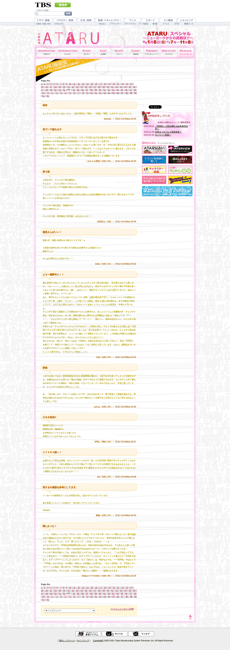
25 (42, 87)
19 (109, 84)
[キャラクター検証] (154, 170)
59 (95, 90)
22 (122, 84)
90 (135, 93)
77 (78, 93)
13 (83, 84)
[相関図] (136, 52)
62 (109, 90)
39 (103, 87)
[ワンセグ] (141, 633)
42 (116, 87)
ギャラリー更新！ (163, 135)
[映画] (154, 23)
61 (104, 90)
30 (64, 87)
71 (52, 93)
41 (112, 87)
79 (87, 93)
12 (78, 84)
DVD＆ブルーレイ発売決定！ (168, 132)
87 (122, 93)
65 (122, 90)
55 (78, 90)
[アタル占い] (154, 149)
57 (87, 90)
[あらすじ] (87, 52)
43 (121, 87)
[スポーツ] (150, 20)
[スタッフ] (119, 52)
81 (96, 93)
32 (73, 87)
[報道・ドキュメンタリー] (109, 20)
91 (43, 96)
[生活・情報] (86, 20)
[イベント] (165, 23)
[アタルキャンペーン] (152, 52)
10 (70, 84)
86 (118, 93)
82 (100, 93)
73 (61, 93)
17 (100, 84)
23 (127, 84)
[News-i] (102, 23)
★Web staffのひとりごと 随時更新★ (173, 122)
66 (126, 90)
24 (131, 84)
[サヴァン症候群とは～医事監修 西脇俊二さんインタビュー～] (154, 159)
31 (68, 87)
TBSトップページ (67, 640)
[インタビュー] (180, 149)
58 (91, 90)
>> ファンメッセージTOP (122, 609)
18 (105, 84)
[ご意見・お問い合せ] (43, 23)
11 (74, 84)
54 (74, 90)
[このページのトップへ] (190, 617)
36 (90, 87)
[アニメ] (132, 20)
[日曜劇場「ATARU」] (65, 35)
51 (59, 90)
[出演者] (103, 52)
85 (113, 93)
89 (131, 93)
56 (82, 90)
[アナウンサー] (115, 23)
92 (47, 96)
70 (47, 93)
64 (117, 90)
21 (118, 84)
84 (109, 93)
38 (99, 87)
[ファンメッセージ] (185, 52)
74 (65, 93)
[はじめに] (67, 52)
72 (56, 93)
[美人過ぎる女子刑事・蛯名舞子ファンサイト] (154, 180)
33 (77, 87)
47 (42, 90)
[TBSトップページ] (43, 4)
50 (55, 90)
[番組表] (63, 5)
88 (126, 93)
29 (59, 87)
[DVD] (176, 23)
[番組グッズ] (188, 23)
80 (91, 93)
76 (74, 93)
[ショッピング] (186, 20)
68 (135, 90)
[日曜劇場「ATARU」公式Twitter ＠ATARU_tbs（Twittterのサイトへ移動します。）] (167, 191)
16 (96, 84)
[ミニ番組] (168, 20)
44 (125, 87)
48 (46, 90)
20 (113, 84)
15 (92, 84)
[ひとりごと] (168, 52)
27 (51, 87)
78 (82, 93)
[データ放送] (143, 23)
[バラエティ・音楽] (65, 20)
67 (130, 90)
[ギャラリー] (180, 159)
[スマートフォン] (130, 23)
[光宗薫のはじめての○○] (180, 170)
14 (87, 84)
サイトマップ (83, 640)
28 (55, 87)
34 (81, 87)
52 (64, 90)
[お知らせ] (46, 52)
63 (113, 90)
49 (51, 90)
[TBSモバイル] (114, 633)
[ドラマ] (43, 20)
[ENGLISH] (59, 23)
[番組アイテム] (88, 633)
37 (94, 87)
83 (104, 93)
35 (86, 87)
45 (129, 87)
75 (69, 93)
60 (100, 90)
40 (108, 87)
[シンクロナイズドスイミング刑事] (180, 180)
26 (46, 87)
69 (43, 93)
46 (134, 87)
